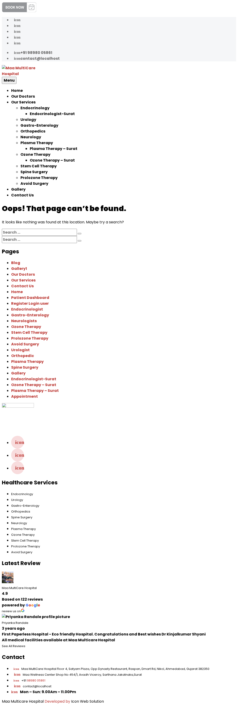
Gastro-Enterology (39, 125)
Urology (28, 119)
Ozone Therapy (35, 154)
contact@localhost (37, 58)
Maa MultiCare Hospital (19, 588)
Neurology (30, 137)
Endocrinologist (27, 309)
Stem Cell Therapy (38, 166)
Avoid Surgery (34, 183)
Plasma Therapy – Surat (53, 148)
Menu (9, 80)
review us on (11, 611)
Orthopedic (22, 355)
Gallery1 (19, 268)
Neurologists (24, 321)
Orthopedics (32, 131)
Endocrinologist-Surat (52, 113)
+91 (29, 680)
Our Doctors (23, 96)
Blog (15, 262)
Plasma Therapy (36, 143)
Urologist (20, 350)
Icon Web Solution (87, 701)
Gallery (18, 189)
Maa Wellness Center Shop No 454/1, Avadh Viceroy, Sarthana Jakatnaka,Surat (82, 674)
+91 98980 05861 (33, 52)
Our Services (23, 102)
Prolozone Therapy (39, 177)
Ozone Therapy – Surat (52, 160)
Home (17, 90)
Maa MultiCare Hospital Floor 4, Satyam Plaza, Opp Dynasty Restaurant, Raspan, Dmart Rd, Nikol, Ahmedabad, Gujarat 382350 (111, 669)
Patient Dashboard (30, 297)
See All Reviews (13, 646)
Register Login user (30, 303)
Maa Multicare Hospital (23, 701)
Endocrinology (35, 108)
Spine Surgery (34, 172)
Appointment (24, 396)
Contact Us (22, 195)
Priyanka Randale (15, 623)
